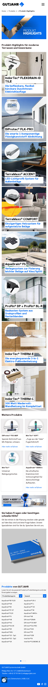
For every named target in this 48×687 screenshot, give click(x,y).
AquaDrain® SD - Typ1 (9, 635)
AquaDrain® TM (29, 610)
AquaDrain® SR (7, 642)
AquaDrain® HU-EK (8, 626)
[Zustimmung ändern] (4, 680)
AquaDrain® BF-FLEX (8, 600)
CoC (28, 678)
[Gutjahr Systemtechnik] (13, 4)
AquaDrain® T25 (29, 607)
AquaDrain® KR (7, 629)
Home (4, 11)
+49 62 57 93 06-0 (14, 673)
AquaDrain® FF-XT (8, 610)
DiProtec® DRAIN (29, 619)
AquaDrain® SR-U (30, 600)
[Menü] (43, 4)
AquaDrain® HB (7, 619)
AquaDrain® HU (7, 623)
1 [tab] (20, 661)
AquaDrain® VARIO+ (30, 613)
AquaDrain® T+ (29, 604)
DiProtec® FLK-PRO (30, 626)
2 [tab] (22, 661)
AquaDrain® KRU (7, 632)
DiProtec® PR (28, 632)
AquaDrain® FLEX (7, 613)
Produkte (12, 11)
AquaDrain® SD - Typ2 (9, 638)
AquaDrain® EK (7, 607)
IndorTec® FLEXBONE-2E (32, 642)
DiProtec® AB (28, 616)
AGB (23, 678)
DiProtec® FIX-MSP (30, 623)
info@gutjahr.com (29, 673)
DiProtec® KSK (29, 629)
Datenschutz (16, 678)
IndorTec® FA (28, 638)
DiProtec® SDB (29, 635)
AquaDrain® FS (7, 616)
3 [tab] (24, 661)
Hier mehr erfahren (10, 446)
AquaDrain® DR (7, 604)
